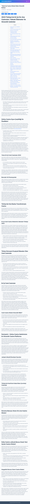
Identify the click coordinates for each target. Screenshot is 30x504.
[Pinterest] (9, 14)
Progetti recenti (9, 9)
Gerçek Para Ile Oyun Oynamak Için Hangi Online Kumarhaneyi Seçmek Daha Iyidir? (15, 55)
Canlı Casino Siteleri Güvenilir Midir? (15, 39)
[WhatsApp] (15, 14)
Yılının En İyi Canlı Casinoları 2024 (15, 29)
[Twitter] (6, 14)
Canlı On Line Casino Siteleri (14, 61)
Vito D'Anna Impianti (6, 1)
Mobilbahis (12, 64)
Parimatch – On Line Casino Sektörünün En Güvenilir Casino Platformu (15, 41)
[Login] (26, 1)
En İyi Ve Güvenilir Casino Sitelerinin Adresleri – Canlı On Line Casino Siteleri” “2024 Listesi (15, 74)
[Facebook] (2, 14)
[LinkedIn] (12, 14)
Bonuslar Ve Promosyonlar (14, 30)
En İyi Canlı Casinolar (13, 38)
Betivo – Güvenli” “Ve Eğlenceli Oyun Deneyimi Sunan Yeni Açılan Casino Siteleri (15, 69)
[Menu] (28, 1)
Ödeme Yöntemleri (13, 57)
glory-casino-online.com (17, 128)
